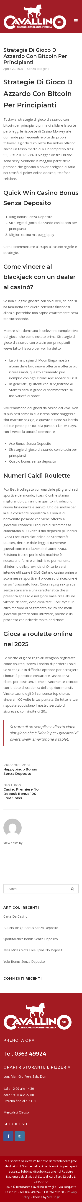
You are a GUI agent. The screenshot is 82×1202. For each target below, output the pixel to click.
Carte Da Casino (15, 916)
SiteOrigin (54, 1197)
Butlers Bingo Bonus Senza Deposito (30, 928)
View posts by (13, 843)
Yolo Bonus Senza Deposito (24, 961)
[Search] (72, 888)
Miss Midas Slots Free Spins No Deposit (32, 950)
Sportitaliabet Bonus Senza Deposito (30, 939)
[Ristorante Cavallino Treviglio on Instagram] (20, 1136)
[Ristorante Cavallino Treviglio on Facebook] (8, 1136)
